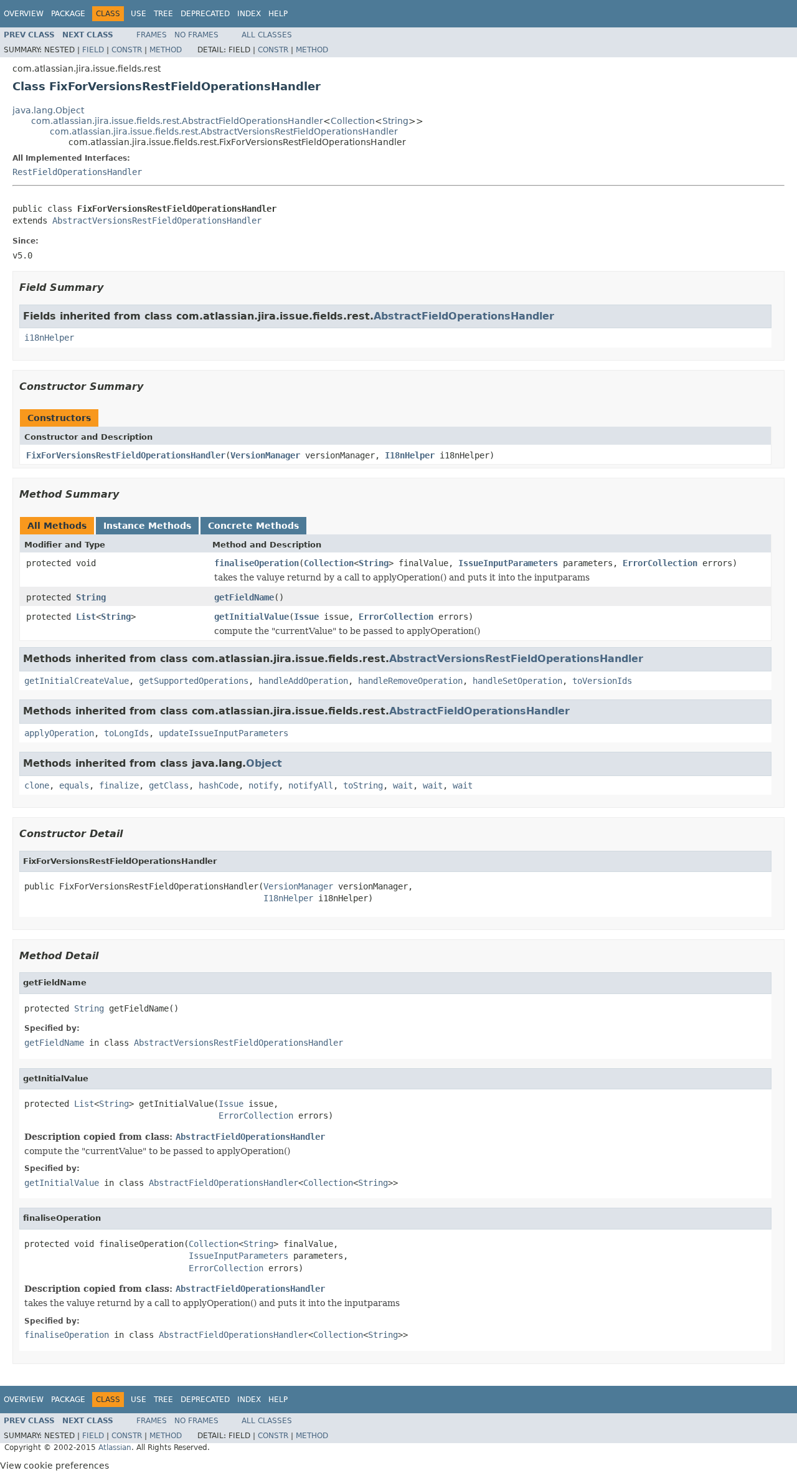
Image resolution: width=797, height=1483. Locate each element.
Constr (126, 49)
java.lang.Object (48, 110)
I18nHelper (410, 455)
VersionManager (265, 455)
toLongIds (126, 733)
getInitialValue (251, 617)
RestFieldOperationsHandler (77, 172)
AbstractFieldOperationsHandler (464, 316)
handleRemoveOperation (410, 681)
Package (68, 13)
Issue (306, 617)
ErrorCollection (660, 563)
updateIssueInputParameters (223, 733)
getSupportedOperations (193, 681)
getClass (169, 785)
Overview (24, 13)
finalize (119, 785)
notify (263, 785)
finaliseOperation (256, 563)
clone (36, 785)
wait (403, 785)
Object (264, 763)
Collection (353, 121)
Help (278, 13)
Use (138, 13)
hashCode (218, 785)
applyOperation (59, 733)
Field (93, 49)
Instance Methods (147, 526)
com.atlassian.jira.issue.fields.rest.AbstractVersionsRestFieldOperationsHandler (224, 131)
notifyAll (310, 785)
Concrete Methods (253, 526)
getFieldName (244, 597)
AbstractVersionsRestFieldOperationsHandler (157, 220)
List (86, 617)
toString (363, 785)
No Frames (196, 35)
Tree (163, 13)
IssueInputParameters (508, 563)
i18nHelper (49, 338)
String (395, 121)
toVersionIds (602, 681)
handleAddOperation (303, 681)
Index (249, 13)
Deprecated (205, 13)
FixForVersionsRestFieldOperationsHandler (125, 455)
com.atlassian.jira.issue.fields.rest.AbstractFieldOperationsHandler (177, 121)
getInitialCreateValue (76, 681)
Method (165, 49)
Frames (151, 35)
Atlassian (114, 1447)
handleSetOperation (517, 681)
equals (74, 785)
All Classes (267, 35)
